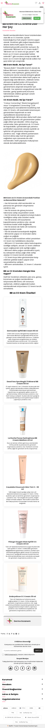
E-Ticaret (16, 726)
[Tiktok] (28, 670)
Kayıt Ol (38, 650)
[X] (16, 670)
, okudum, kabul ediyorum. (20, 655)
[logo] (11, 3)
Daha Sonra (27, 18)
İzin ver (37, 18)
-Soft (10, 726)
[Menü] (2, 3)
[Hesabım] (40, 3)
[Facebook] (22, 670)
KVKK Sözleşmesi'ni (11, 655)
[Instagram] (34, 670)
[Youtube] (10, 670)
